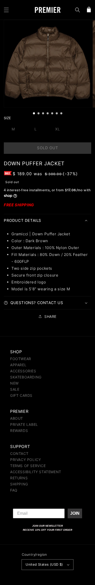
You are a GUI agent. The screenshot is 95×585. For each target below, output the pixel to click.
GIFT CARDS (21, 395)
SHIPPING (19, 484)
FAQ (13, 490)
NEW (14, 383)
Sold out (47, 147)
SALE (14, 389)
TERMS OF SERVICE (28, 466)
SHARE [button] (50, 316)
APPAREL (18, 365)
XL (57, 129)
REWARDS (19, 430)
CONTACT (19, 453)
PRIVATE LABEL (24, 424)
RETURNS (19, 478)
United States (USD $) (44, 564)
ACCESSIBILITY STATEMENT (35, 472)
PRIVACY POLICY (25, 459)
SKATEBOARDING (26, 377)
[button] (6, 10)
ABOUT (16, 418)
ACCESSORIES (23, 371)
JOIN (75, 513)
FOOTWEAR (20, 359)
